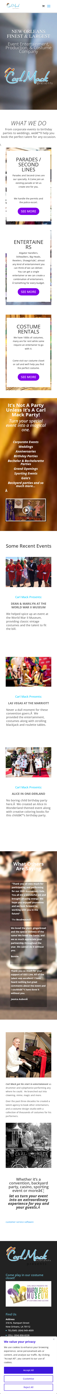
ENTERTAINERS (28, 244)
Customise (28, 1378)
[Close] (54, 1339)
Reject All (28, 1387)
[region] (28, 1365)
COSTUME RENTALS (29, 329)
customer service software (20, 1221)
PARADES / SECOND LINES (28, 164)
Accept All (28, 1370)
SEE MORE (28, 211)
